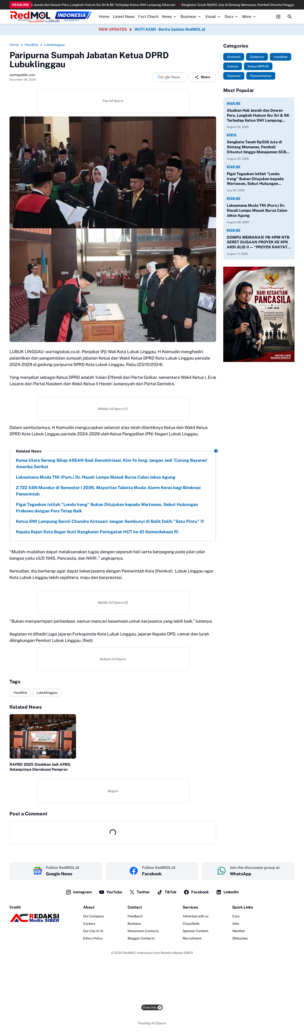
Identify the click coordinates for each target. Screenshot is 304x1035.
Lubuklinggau (47, 692)
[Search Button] (289, 16)
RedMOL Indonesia (137, 953)
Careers (89, 923)
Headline (20, 692)
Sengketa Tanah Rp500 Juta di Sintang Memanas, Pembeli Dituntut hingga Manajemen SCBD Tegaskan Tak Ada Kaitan (258, 147)
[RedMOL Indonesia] (51, 16)
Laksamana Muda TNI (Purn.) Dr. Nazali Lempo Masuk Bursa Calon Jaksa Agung (95, 477)
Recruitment (192, 938)
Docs (229, 16)
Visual (210, 16)
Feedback (135, 916)
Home (104, 16)
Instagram (82, 892)
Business (188, 16)
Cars (235, 916)
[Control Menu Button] (278, 16)
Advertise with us (196, 916)
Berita (232, 135)
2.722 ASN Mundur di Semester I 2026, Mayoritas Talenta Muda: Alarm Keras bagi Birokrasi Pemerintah (108, 490)
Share (205, 77)
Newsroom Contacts (143, 931)
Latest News (124, 16)
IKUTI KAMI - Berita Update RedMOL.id (169, 29)
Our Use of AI (93, 931)
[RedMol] (34, 921)
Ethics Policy (93, 938)
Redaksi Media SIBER (177, 953)
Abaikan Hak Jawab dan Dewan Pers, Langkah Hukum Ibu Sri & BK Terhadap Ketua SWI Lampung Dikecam (258, 115)
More (246, 16)
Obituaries (240, 938)
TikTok (170, 892)
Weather (238, 931)
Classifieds (191, 923)
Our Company (93, 916)
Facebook (200, 892)
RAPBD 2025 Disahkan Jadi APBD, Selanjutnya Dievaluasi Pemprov (40, 767)
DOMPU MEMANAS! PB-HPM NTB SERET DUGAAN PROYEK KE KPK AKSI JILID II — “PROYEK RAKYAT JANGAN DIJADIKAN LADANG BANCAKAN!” (258, 242)
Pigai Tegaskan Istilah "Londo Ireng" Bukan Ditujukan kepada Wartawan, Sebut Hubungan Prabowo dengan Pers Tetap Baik (107, 507)
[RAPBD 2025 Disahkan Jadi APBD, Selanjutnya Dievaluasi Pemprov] (43, 736)
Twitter (143, 892)
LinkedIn (231, 892)
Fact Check (148, 16)
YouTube (114, 892)
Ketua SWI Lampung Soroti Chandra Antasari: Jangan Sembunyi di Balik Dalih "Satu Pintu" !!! (110, 521)
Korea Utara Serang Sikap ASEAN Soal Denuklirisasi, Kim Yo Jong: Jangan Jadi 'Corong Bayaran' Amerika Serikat (112, 463)
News (167, 16)
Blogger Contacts (141, 938)
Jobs (235, 923)
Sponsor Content (195, 931)
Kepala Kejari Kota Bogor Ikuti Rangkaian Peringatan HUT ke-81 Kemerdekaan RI (97, 531)
